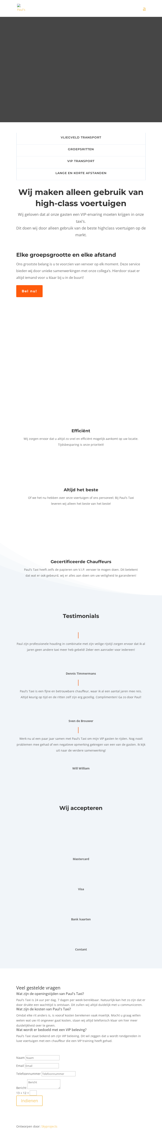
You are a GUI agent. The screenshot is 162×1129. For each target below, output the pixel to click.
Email (20, 1066)
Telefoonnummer (28, 1074)
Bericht (21, 1088)
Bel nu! (29, 291)
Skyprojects (49, 1126)
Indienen (29, 1100)
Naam (20, 1058)
